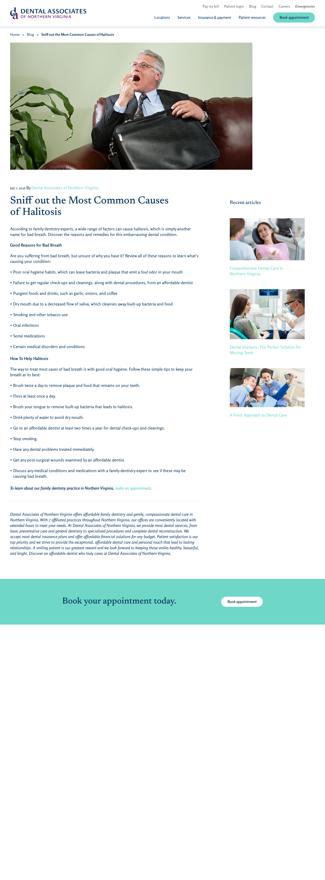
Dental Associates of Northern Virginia (64, 187)
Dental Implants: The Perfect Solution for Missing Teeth (265, 349)
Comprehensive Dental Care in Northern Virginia (256, 271)
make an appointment (133, 488)
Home (15, 34)
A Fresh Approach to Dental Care (258, 415)
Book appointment (242, 601)
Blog (30, 34)
